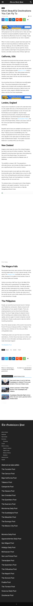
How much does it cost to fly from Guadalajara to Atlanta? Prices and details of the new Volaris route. (20, 382)
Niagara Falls (11, 274)
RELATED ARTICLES (7, 376)
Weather (5, 455)
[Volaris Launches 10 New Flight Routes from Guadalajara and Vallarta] (5, 389)
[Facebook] (3, 19)
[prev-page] (2, 402)
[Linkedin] (13, 19)
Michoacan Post (8, 552)
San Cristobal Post (9, 495)
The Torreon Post (8, 587)
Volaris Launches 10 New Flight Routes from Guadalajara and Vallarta (19, 389)
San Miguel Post (8, 543)
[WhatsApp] (24, 19)
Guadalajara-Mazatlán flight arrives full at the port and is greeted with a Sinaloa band (20, 396)
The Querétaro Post (9, 500)
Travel (7, 5)
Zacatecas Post (7, 595)
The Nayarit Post (8, 574)
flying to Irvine (22, 70)
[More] (27, 19)
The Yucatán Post (8, 469)
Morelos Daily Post (9, 534)
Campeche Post (8, 487)
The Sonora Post (8, 578)
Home (3, 5)
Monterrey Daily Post (9, 508)
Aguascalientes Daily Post (11, 539)
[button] (2, 2)
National (4, 434)
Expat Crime (6, 450)
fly (11, 349)
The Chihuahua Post (9, 569)
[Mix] (17, 19)
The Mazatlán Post (9, 517)
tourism (14, 349)
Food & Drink (5, 457)
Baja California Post (9, 478)
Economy (5, 441)
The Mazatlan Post (7, 345)
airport (7, 349)
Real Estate (4, 436)
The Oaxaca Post (8, 491)
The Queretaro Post (9, 565)
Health (3, 459)
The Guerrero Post (9, 504)
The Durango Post (8, 521)
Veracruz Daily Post (9, 591)
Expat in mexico (7, 448)
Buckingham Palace (23, 118)
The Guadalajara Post (10, 513)
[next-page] (5, 402)
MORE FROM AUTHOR (19, 376)
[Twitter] (6, 19)
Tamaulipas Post (8, 560)
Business (4, 439)
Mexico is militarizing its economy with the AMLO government (8, 369)
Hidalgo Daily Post (8, 547)
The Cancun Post (8, 474)
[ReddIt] (20, 19)
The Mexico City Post (10, 526)
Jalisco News (5, 432)
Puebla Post (6, 582)
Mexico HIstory (7, 452)
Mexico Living (5, 446)
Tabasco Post (7, 482)
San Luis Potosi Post (9, 556)
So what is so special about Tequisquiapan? (24, 368)
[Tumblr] (10, 19)
